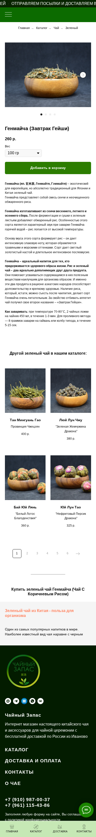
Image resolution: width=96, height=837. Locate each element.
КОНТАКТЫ (19, 772)
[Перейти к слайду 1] (41, 114)
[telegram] (16, 701)
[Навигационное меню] (8, 14)
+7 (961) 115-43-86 (27, 805)
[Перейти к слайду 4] (55, 114)
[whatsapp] (32, 701)
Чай (56, 28)
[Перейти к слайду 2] (46, 114)
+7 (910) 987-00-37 (27, 799)
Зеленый (71, 28)
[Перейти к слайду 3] (50, 114)
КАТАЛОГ (17, 749)
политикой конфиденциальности (34, 820)
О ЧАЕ (13, 783)
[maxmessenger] (8, 701)
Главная (24, 28)
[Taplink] (24, 701)
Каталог (41, 28)
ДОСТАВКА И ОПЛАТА (33, 760)
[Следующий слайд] (83, 75)
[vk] (40, 701)
